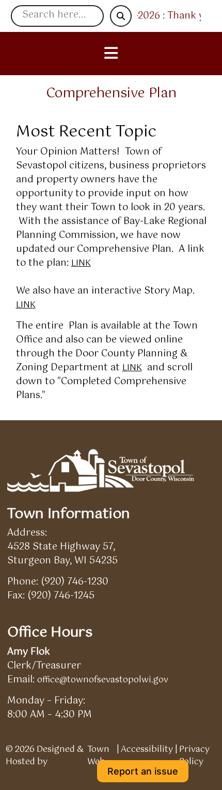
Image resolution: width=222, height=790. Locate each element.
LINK (81, 263)
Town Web (98, 756)
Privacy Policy (194, 756)
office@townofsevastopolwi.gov (102, 680)
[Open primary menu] (111, 53)
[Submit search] (121, 16)
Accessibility (147, 750)
